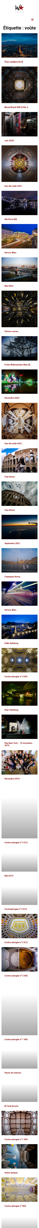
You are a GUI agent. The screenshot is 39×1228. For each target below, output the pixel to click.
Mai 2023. (9, 286)
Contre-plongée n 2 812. (16, 942)
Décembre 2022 (11, 398)
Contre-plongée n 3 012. (16, 842)
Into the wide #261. (13, 443)
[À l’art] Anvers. (11, 1106)
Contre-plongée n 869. (15, 1206)
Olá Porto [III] (10, 219)
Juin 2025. (9, 140)
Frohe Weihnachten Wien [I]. (17, 364)
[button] (32, 19)
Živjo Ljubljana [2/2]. (14, 62)
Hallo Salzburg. (11, 643)
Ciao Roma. (9, 510)
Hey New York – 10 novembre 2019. (18, 744)
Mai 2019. (9, 876)
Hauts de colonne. (13, 1073)
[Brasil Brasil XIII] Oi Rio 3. (16, 107)
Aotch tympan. (11, 1172)
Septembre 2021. (12, 543)
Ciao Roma (9, 477)
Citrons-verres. (11, 331)
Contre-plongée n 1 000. (16, 1139)
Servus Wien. (10, 252)
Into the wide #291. (13, 186)
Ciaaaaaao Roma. (12, 576)
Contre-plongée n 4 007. (16, 676)
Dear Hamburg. (11, 710)
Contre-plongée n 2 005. (16, 976)
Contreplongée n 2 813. (15, 909)
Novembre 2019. (12, 779)
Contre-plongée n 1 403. (16, 1039)
